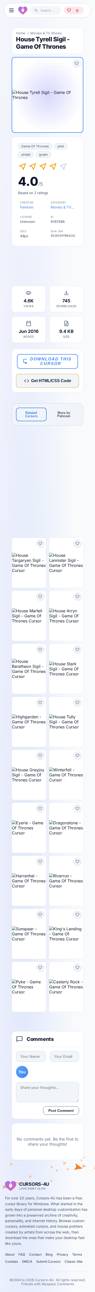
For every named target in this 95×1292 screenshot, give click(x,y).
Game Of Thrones (35, 146)
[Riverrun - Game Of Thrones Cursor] (66, 881)
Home (20, 33)
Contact (35, 1254)
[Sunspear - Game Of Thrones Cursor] (29, 934)
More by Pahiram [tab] (63, 414)
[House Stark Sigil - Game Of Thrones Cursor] (66, 669)
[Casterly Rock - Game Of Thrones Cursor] (66, 987)
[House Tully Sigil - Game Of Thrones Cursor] (66, 722)
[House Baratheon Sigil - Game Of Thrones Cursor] (29, 669)
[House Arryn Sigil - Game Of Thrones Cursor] (66, 616)
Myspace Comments (58, 1284)
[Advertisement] (47, 267)
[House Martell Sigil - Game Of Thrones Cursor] (29, 616)
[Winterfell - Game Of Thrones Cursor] (66, 775)
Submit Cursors (48, 1261)
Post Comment (61, 1111)
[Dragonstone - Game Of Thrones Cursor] (66, 828)
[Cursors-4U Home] (22, 10)
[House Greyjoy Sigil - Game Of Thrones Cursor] (29, 775)
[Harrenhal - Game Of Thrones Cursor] (29, 881)
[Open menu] (11, 10)
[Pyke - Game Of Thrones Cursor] (29, 987)
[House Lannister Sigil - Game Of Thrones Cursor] (66, 563)
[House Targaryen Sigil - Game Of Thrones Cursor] (29, 563)
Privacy (62, 1254)
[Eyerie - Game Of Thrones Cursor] (29, 828)
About (9, 1254)
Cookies (11, 1261)
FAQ (21, 1254)
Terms (77, 1254)
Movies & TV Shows (46, 33)
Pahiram (26, 207)
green (43, 154)
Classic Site (74, 1261)
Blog (49, 1254)
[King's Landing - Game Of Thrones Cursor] (66, 934)
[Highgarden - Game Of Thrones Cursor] (29, 722)
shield (25, 154)
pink (61, 146)
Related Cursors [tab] (31, 414)
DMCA (27, 1261)
